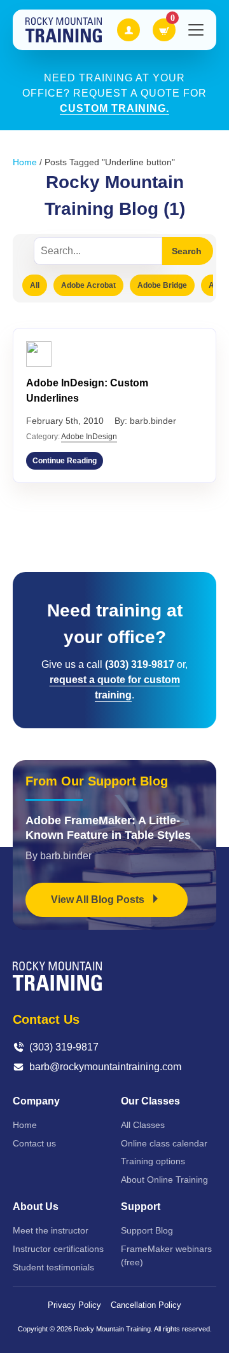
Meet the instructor (50, 1230)
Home (25, 162)
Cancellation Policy (146, 1305)
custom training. (114, 108)
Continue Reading (64, 460)
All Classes (143, 1125)
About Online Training (164, 1179)
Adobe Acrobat (88, 285)
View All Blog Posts (99, 899)
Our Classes (150, 1101)
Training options (153, 1161)
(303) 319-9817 (64, 1047)
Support (140, 1206)
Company (36, 1101)
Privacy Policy (74, 1305)
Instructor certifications (58, 1249)
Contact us (34, 1143)
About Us (36, 1206)
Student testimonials (53, 1267)
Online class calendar (164, 1143)
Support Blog (147, 1230)
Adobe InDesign (89, 436)
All (34, 285)
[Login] (128, 29)
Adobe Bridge (162, 285)
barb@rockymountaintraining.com (105, 1066)
